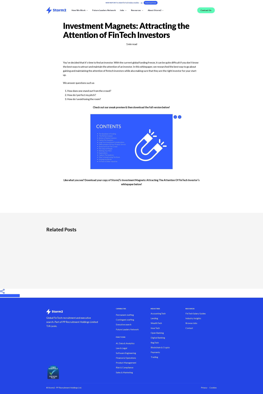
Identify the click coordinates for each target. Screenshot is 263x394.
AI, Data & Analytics (125, 343)
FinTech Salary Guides (195, 313)
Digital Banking (158, 337)
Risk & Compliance (124, 367)
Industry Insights (193, 318)
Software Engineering (126, 353)
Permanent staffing (125, 315)
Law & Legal (121, 348)
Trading (154, 357)
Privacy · (204, 387)
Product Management (126, 362)
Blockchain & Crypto (160, 347)
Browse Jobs (191, 323)
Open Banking (157, 333)
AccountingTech (158, 313)
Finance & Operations (126, 358)
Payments (155, 352)
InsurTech (155, 328)
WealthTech (156, 323)
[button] (150, 3)
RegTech (155, 342)
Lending (154, 318)
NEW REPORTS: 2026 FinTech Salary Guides (122, 3)
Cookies (213, 387)
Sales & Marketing (124, 372)
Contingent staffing (125, 319)
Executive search (123, 324)
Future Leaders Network (127, 329)
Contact (189, 328)
